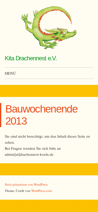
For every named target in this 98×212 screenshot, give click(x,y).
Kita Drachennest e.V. (31, 58)
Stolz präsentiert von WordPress (26, 184)
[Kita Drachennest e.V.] (49, 27)
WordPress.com (41, 190)
